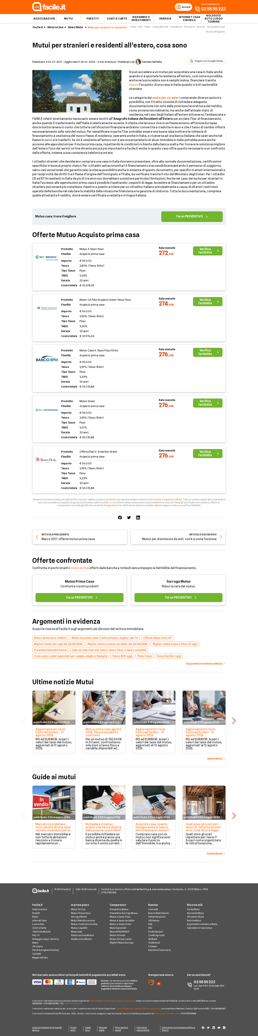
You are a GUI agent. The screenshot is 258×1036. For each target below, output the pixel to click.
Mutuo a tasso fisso (120, 916)
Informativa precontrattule (143, 1028)
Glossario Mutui (195, 916)
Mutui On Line (78, 909)
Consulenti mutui (216, 26)
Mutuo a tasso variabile (122, 920)
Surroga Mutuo (179, 581)
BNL (150, 924)
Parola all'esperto (215, 31)
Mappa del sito (40, 957)
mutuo (133, 84)
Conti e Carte (117, 18)
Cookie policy (88, 1028)
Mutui (68, 18)
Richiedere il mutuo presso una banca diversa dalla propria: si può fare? (103, 827)
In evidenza (176, 26)
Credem (152, 946)
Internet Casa (39, 920)
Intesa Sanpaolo (157, 916)
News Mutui (75, 27)
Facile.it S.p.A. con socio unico (166, 1013)
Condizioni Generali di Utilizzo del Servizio (47, 1028)
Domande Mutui (195, 913)
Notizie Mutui (194, 920)
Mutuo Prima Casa (79, 581)
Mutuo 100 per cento (121, 939)
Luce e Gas (38, 924)
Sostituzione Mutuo (81, 939)
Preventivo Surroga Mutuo (124, 913)
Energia (165, 18)
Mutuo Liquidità (79, 927)
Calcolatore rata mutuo (199, 927)
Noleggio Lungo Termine (45, 939)
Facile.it (38, 27)
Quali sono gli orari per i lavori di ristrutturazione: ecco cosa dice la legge (203, 827)
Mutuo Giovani (117, 935)
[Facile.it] (49, 10)
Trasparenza (110, 505)
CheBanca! (154, 942)
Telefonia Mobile (41, 931)
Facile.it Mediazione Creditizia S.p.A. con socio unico (138, 1008)
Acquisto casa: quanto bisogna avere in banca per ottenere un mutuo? (152, 827)
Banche (201, 26)
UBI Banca (153, 920)
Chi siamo (37, 946)
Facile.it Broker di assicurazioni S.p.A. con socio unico (112, 1001)
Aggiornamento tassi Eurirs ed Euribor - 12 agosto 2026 (200, 732)
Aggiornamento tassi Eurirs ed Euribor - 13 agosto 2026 (150, 732)
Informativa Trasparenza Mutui (165, 499)
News (148, 26)
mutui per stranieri (166, 98)
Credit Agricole (156, 935)
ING (150, 927)
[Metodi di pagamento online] (64, 982)
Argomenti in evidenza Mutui (202, 924)
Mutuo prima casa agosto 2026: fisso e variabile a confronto (104, 732)
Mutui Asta (76, 931)
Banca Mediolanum (158, 913)
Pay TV (35, 935)
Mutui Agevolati (118, 927)
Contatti (36, 953)
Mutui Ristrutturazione (83, 920)
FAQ (140, 26)
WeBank (152, 939)
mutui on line (80, 568)
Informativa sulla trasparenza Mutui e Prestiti (178, 1028)
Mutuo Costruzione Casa (84, 924)
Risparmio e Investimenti (141, 19)
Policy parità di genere (121, 1028)
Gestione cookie (103, 1028)
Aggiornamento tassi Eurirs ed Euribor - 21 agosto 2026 (50, 732)
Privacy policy (73, 1028)
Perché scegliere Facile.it (45, 950)
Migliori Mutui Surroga (122, 942)
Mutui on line (55, 27)
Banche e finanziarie (159, 950)
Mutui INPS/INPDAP (119, 931)
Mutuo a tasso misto (120, 924)
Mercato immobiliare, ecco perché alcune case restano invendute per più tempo (54, 828)
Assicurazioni (44, 18)
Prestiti (93, 18)
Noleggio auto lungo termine (214, 18)
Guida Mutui (193, 909)
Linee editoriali (160, 26)
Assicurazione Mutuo (82, 935)
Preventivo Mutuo (119, 909)
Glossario (189, 26)
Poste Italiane (155, 931)
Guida (133, 26)
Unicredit (153, 909)
